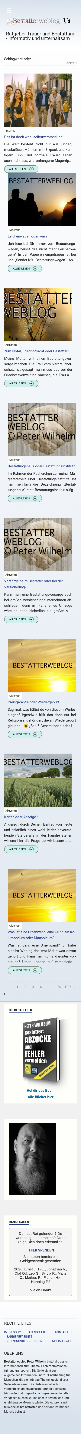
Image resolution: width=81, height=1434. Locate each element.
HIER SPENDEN (41, 1250)
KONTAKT (60, 1332)
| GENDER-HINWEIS (58, 1341)
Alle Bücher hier (40, 1097)
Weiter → (66, 987)
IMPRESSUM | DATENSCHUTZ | (28, 1332)
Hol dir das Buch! (40, 1090)
